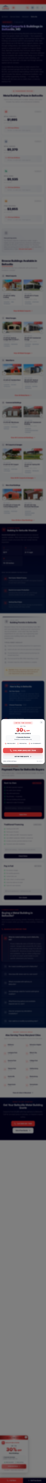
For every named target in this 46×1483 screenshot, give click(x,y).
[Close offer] (41, 722)
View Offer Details (9, 761)
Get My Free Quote (22, 756)
